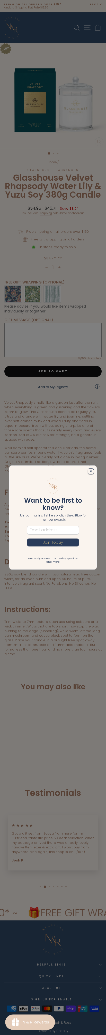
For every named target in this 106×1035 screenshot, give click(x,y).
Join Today (53, 542)
